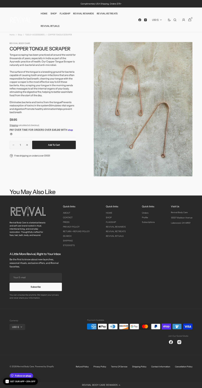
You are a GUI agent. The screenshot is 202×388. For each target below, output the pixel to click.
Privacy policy (99, 366)
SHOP (109, 217)
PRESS (66, 222)
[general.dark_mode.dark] (169, 20)
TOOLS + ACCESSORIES (35, 35)
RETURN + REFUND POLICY (76, 231)
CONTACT (68, 217)
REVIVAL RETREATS (116, 231)
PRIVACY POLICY (71, 226)
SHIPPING (68, 240)
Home (12, 35)
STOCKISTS (69, 245)
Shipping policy (139, 366)
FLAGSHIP (111, 222)
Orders (145, 213)
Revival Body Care (179, 212)
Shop (20, 35)
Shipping (14, 125)
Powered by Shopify (44, 366)
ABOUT (66, 213)
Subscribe (36, 286)
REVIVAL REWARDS (116, 226)
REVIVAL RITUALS (115, 236)
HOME (109, 213)
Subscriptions (148, 222)
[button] (101, 385)
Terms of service (119, 366)
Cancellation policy (183, 366)
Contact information (160, 366)
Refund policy (82, 366)
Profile (145, 217)
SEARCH (67, 236)
